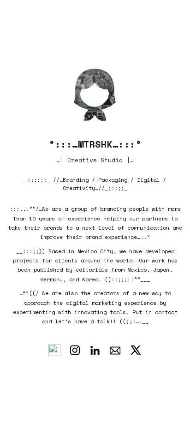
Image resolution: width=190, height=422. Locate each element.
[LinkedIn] (95, 350)
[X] (135, 350)
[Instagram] (75, 350)
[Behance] (54, 350)
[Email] (115, 350)
